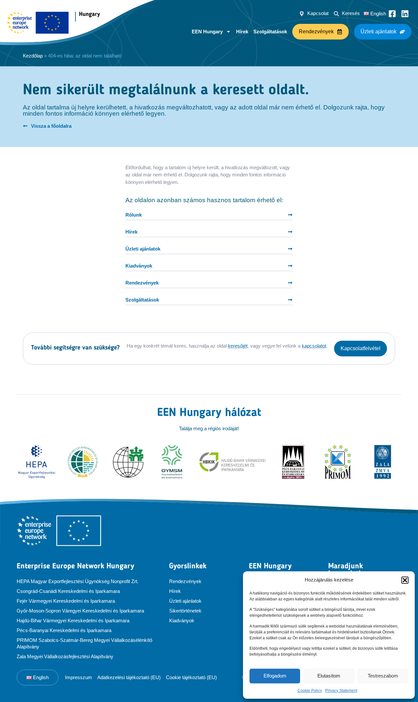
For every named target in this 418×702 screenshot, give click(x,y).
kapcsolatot (314, 346)
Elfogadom (275, 675)
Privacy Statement (341, 690)
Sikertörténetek (185, 610)
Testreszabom (383, 675)
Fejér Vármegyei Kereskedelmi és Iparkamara (66, 601)
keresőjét (238, 346)
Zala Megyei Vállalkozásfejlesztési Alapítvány (65, 656)
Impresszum (78, 677)
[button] (405, 580)
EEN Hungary (207, 31)
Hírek (242, 31)
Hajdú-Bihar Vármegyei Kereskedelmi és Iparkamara (73, 620)
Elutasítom (328, 675)
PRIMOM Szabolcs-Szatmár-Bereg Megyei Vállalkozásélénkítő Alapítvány (84, 643)
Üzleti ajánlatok (185, 601)
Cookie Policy (309, 690)
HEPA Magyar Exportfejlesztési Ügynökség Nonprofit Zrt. (77, 581)
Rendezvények (185, 581)
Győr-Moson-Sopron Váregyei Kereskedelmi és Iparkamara (80, 610)
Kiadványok (181, 620)
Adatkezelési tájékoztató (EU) (129, 677)
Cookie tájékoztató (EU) (191, 677)
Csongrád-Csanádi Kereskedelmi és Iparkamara (68, 591)
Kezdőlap (33, 55)
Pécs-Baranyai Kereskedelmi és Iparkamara (64, 630)
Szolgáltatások (270, 31)
